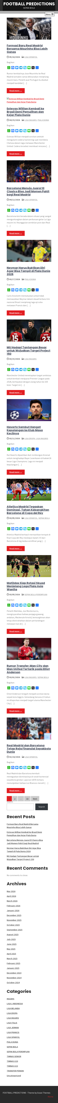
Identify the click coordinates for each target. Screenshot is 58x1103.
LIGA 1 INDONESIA (15, 1003)
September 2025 (14, 929)
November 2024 (14, 977)
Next (35, 798)
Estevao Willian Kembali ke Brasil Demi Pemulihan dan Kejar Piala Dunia (25, 112)
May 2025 (11, 949)
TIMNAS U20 (12, 1061)
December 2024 (14, 973)
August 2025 (12, 934)
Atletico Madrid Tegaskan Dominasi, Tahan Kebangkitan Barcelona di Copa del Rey (28, 510)
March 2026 (12, 901)
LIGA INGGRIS (31, 120)
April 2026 (11, 896)
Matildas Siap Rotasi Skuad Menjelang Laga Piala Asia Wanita (26, 586)
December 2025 (14, 915)
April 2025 (11, 953)
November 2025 (14, 920)
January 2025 (13, 968)
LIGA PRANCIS (13, 1032)
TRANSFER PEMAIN (15, 1070)
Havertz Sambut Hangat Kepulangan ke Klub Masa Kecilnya (25, 430)
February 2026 (13, 905)
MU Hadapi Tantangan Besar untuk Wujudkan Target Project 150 (28, 350)
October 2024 (13, 982)
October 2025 (13, 925)
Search (10, 801)
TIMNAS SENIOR (14, 1056)
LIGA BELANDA (13, 1008)
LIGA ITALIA (12, 1022)
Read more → (15, 90)
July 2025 (11, 939)
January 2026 (13, 910)
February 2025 (13, 963)
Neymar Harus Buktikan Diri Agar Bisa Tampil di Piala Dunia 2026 (28, 271)
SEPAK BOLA (44, 518)
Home (50, 1096)
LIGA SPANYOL (30, 57)
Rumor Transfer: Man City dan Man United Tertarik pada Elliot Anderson (28, 669)
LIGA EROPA (29, 438)
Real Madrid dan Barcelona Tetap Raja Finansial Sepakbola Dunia (29, 749)
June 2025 (11, 944)
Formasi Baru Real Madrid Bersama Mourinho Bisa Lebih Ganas (27, 49)
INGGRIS (10, 998)
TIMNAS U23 (12, 1066)
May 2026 (11, 891)
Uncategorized (14, 1075)
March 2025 (12, 958)
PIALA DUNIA (43, 120)
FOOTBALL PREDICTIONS (29, 4)
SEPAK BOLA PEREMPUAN (35, 594)
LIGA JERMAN (13, 1027)
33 (27, 798)
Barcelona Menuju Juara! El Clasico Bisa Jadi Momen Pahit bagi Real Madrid (28, 191)
